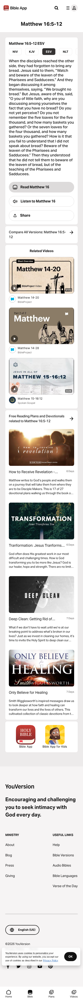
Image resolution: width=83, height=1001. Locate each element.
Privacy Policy (50, 960)
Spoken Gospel (26, 402)
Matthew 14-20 (32, 297)
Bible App (25, 746)
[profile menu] (71, 8)
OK (70, 956)
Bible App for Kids (54, 746)
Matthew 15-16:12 (34, 398)
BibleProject (25, 301)
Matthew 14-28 (32, 348)
